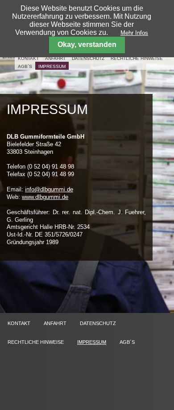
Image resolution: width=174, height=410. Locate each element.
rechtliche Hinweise (137, 58)
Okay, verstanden (87, 44)
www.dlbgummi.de (45, 197)
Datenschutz (88, 58)
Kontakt (28, 58)
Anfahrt (55, 58)
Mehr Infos (134, 33)
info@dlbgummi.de (49, 189)
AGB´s (25, 66)
